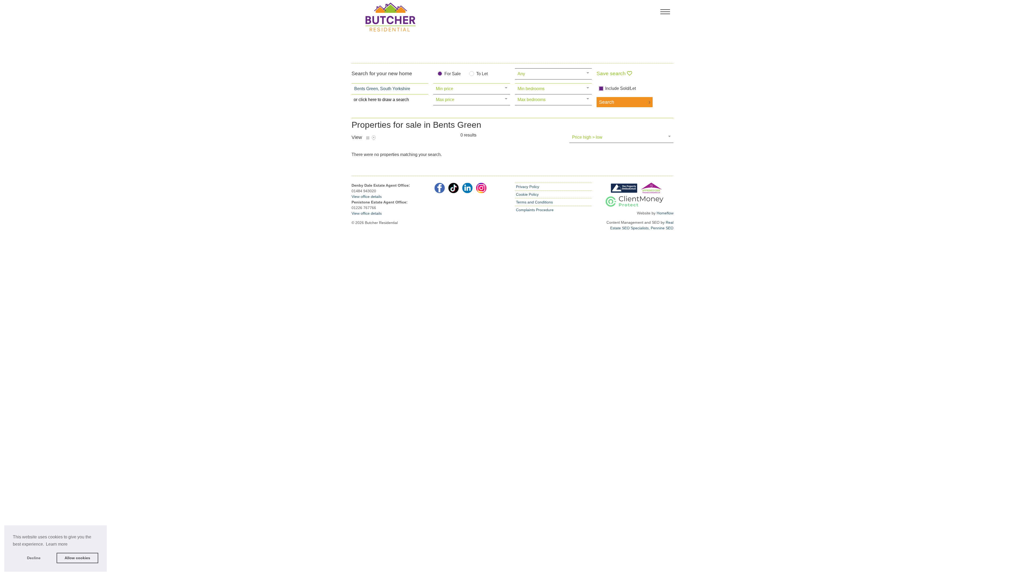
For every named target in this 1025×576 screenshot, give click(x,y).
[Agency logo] (512, 30)
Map (373, 137)
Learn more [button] (57, 544)
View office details (367, 196)
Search (606, 102)
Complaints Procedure (535, 210)
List (367, 137)
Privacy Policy (527, 187)
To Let (482, 74)
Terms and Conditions (534, 202)
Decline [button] (34, 558)
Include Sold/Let (620, 88)
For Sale (452, 74)
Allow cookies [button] (77, 558)
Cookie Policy (527, 194)
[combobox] (390, 88)
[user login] (652, 13)
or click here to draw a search (381, 99)
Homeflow (665, 213)
